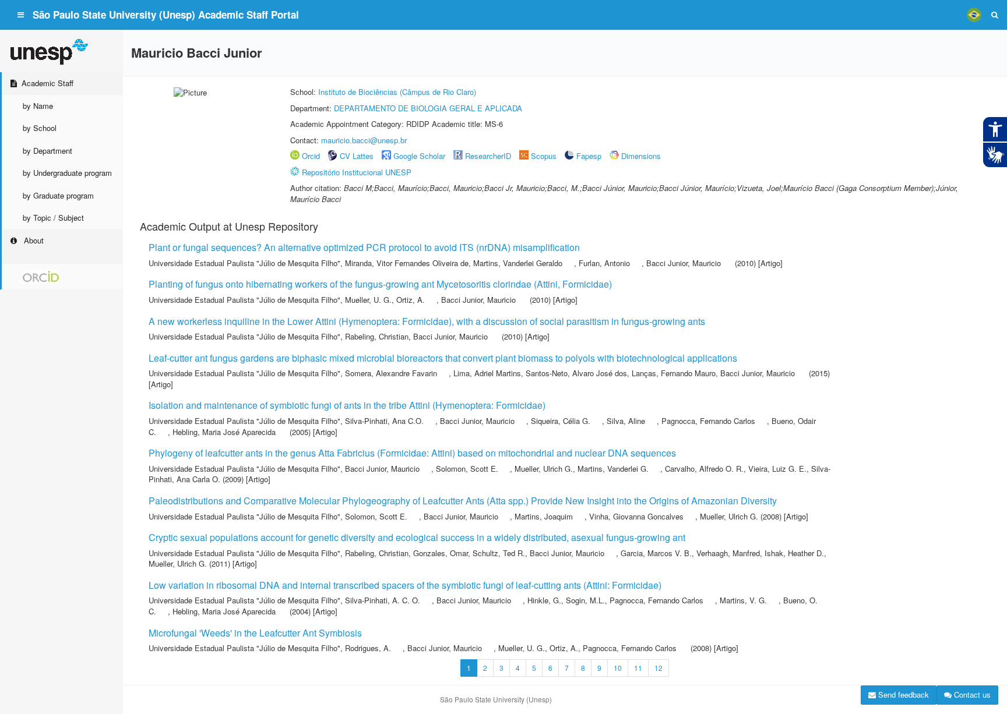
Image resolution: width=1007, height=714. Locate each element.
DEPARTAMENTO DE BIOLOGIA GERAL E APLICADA (428, 108)
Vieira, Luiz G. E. (777, 468)
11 (638, 668)
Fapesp (588, 155)
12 (658, 668)
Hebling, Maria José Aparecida (224, 431)
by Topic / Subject (53, 217)
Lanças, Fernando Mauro (674, 373)
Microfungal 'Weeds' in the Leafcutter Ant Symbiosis (255, 632)
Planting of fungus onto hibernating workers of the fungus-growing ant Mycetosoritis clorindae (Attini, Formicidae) (380, 284)
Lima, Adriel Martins (487, 373)
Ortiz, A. (410, 299)
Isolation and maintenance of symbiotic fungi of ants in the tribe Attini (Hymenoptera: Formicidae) (347, 405)
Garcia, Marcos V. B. (656, 553)
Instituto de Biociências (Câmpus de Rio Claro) (397, 91)
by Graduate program (58, 195)
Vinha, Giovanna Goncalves (636, 516)
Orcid (311, 155)
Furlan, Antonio (604, 262)
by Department (47, 150)
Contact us (971, 694)
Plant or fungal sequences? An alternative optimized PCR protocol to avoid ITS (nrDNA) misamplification (364, 247)
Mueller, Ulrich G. (544, 468)
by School (40, 127)
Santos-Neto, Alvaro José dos (576, 373)
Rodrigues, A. (368, 647)
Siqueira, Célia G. (560, 420)
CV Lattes (357, 155)
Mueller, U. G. (368, 299)
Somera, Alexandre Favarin (391, 373)
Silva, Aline (626, 420)
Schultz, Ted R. (499, 553)
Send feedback (902, 694)
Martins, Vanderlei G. (613, 468)
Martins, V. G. (743, 600)
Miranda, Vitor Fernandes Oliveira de (407, 262)
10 (618, 668)
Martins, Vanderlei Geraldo (517, 262)
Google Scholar (419, 155)
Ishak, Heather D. (794, 553)
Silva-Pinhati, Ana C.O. (384, 420)
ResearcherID (489, 155)
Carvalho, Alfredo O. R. (704, 468)
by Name (38, 105)
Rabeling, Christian (377, 336)
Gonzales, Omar (440, 553)
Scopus (544, 155)
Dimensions (641, 155)
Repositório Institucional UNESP (356, 172)
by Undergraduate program (67, 172)
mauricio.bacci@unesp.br (364, 140)
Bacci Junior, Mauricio (683, 262)
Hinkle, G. (544, 600)
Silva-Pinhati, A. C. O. (382, 600)
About (33, 240)
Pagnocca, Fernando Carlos (708, 420)
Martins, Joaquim (544, 516)
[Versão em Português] (974, 14)
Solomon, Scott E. (467, 468)
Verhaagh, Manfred (728, 553)
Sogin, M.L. (585, 600)
